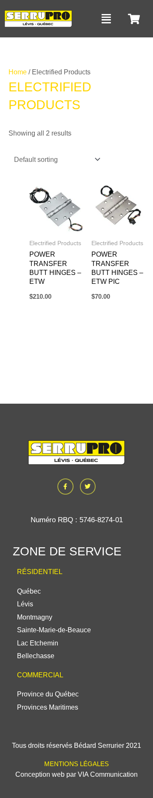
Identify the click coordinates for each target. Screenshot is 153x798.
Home (17, 72)
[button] (106, 18)
